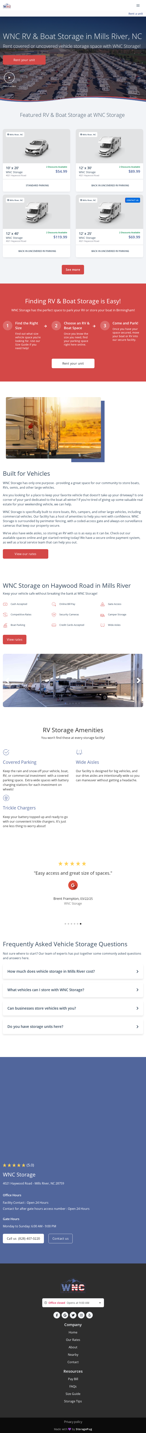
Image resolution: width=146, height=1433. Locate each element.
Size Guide (73, 1394)
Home (73, 1332)
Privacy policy (73, 1422)
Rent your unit (24, 60)
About (73, 1347)
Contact (73, 1362)
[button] (9, 80)
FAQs (73, 1386)
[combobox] (73, 1302)
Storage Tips (73, 1401)
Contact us (60, 1238)
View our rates (25, 554)
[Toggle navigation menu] (139, 5)
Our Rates (73, 1340)
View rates (14, 639)
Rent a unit (136, 13)
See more (73, 270)
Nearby (73, 1355)
